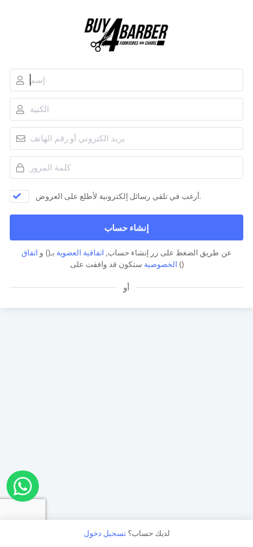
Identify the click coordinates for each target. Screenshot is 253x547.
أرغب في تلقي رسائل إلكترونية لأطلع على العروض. (118, 196)
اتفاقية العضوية (80, 252)
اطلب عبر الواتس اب (22, 486)
